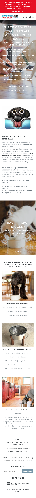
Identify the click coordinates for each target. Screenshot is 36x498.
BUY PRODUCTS (16, 458)
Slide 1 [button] (15, 251)
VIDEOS (7, 461)
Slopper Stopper (16, 489)
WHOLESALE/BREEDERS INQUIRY (18, 448)
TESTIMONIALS (18, 461)
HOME (5, 458)
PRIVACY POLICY (22, 451)
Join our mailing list (18, 467)
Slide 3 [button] (18, 251)
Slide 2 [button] (17, 251)
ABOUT (29, 461)
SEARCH (11, 451)
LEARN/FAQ (28, 458)
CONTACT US (18, 439)
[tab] (15, 251)
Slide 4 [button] (20, 251)
